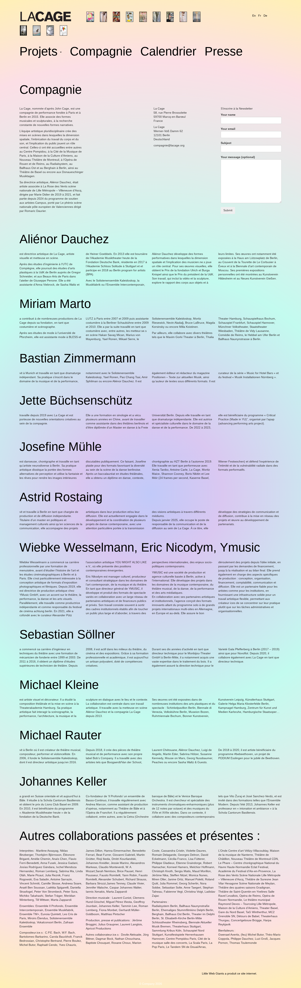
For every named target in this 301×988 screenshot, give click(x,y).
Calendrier (168, 52)
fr (259, 15)
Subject (226, 143)
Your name (228, 114)
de (265, 15)
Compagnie (101, 52)
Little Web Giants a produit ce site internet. (229, 973)
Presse (224, 52)
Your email (228, 128)
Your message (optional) (238, 157)
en (254, 15)
